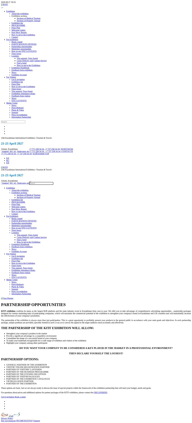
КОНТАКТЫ (67, 149)
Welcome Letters (18, 30)
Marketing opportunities (21, 49)
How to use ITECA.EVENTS (24, 51)
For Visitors (11, 77)
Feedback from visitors (20, 96)
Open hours (16, 54)
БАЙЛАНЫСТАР (41, 154)
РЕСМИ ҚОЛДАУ (24, 421)
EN (7, 163)
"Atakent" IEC (7, 151)
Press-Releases (17, 108)
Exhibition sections (19, 193)
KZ (7, 158)
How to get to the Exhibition (23, 35)
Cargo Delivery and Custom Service (32, 61)
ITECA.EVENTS (19, 101)
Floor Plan (15, 28)
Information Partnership (21, 117)
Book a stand (16, 42)
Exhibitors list (17, 23)
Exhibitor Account (19, 75)
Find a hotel (22, 63)
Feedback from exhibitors (22, 70)
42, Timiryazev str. (21, 151)
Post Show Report (19, 32)
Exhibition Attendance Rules (23, 94)
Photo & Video (17, 110)
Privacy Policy (7, 418)
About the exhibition (19, 14)
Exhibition (10, 11)
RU (7, 160)
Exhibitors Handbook (20, 68)
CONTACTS (67, 151)
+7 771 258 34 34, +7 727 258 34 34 (44, 149)
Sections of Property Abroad (28, 21)
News (13, 72)
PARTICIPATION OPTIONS (23, 44)
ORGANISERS (100, 392)
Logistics (15, 56)
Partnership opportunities (21, 46)
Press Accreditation (19, 115)
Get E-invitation (18, 79)
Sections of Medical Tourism (28, 18)
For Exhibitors (12, 39)
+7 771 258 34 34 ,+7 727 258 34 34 (16, 154)
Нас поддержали (8, 421)
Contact (14, 37)
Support (14, 112)
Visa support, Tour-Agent (27, 58)
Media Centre (12, 103)
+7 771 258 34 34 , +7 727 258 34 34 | (45, 151)
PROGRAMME (18, 25)
